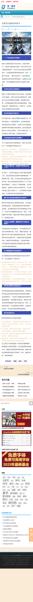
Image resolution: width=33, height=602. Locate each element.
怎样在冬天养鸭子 (9, 369)
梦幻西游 (6, 496)
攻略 (13, 489)
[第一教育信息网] (16, 6)
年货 (17, 487)
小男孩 (16, 566)
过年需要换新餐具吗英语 (10, 517)
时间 (24, 490)
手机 (4, 490)
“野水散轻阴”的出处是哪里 (10, 538)
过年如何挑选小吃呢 (8, 393)
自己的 (12, 502)
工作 (8, 487)
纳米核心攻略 (21, 383)
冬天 (17, 480)
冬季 (23, 480)
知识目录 (15, 1)
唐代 (11, 483)
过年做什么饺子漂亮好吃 (25, 393)
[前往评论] (31, 534)
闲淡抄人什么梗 (22, 396)
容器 (16, 121)
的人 (5, 499)
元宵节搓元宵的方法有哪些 (10, 532)
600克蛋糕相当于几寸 (8, 390)
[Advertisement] (16, 585)
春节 (5, 493)
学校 (17, 484)
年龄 (22, 487)
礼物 (16, 499)
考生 (26, 500)
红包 (21, 500)
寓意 (4, 487)
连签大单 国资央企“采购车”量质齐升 (25, 390)
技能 (9, 490)
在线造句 (8, 1)
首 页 (2, 1)
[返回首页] (31, 530)
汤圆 (14, 496)
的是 (11, 499)
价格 (18, 477)
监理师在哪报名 (7, 529)
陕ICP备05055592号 (26, 557)
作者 (23, 477)
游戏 (19, 496)
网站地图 (13, 557)
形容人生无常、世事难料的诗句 (9, 383)
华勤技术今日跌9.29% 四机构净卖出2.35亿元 (16, 535)
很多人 (26, 487)
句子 (5, 483)
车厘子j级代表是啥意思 (9, 523)
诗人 (25, 503)
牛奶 (5, 57)
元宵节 (6, 480)
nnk (7, 29)
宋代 (27, 483)
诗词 (4, 506)
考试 (4, 503)
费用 (8, 506)
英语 (20, 503)
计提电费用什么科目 (8, 520)
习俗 (13, 477)
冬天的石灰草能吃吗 (23, 374)
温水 (28, 76)
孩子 (22, 484)
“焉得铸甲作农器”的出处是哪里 (11, 541)
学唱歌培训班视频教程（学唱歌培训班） (9, 386)
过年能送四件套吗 (8, 544)
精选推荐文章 (7, 557)
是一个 (22, 493)
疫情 (24, 496)
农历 (12, 480)
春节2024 (7, 17)
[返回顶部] (31, 539)
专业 (4, 477)
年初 (13, 487)
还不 (13, 506)
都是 (19, 506)
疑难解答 (18, 557)
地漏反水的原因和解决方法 (9, 396)
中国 (9, 477)
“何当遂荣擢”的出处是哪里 (10, 526)
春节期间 (14, 493)
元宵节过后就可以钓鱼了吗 (25, 386)
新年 (19, 490)
